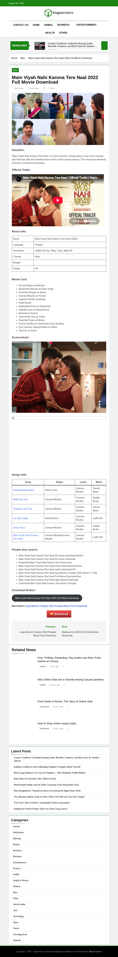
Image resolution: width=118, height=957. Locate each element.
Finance (17, 868)
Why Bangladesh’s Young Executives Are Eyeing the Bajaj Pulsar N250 (47, 790)
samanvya (44, 706)
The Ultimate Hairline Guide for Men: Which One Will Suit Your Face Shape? (49, 797)
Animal (48, 25)
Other (63, 33)
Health (50, 33)
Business (63, 25)
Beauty (16, 844)
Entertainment (87, 25)
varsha (43, 666)
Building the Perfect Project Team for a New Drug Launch (40, 809)
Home (36, 25)
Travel (16, 928)
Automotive (18, 832)
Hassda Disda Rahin (23, 490)
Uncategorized (20, 934)
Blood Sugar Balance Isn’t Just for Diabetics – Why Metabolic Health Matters (50, 773)
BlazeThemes (95, 951)
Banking (17, 838)
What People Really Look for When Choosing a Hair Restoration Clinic (46, 785)
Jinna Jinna (19, 527)
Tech (15, 910)
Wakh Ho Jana (20, 499)
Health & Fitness (21, 880)
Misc (15, 70)
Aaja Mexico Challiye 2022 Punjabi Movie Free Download (56, 606)
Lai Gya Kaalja (20, 518)
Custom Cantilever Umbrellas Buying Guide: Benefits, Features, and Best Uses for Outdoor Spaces (71, 45)
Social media (19, 904)
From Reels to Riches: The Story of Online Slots (65, 701)
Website (17, 940)
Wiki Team (19, 88)
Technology (18, 916)
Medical (16, 886)
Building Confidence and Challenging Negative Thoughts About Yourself (47, 767)
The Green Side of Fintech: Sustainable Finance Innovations (42, 802)
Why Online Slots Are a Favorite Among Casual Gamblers (71, 679)
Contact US (20, 25)
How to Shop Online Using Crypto (57, 723)
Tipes (15, 922)
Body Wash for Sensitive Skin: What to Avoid (35, 778)
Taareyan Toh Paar (22, 509)
